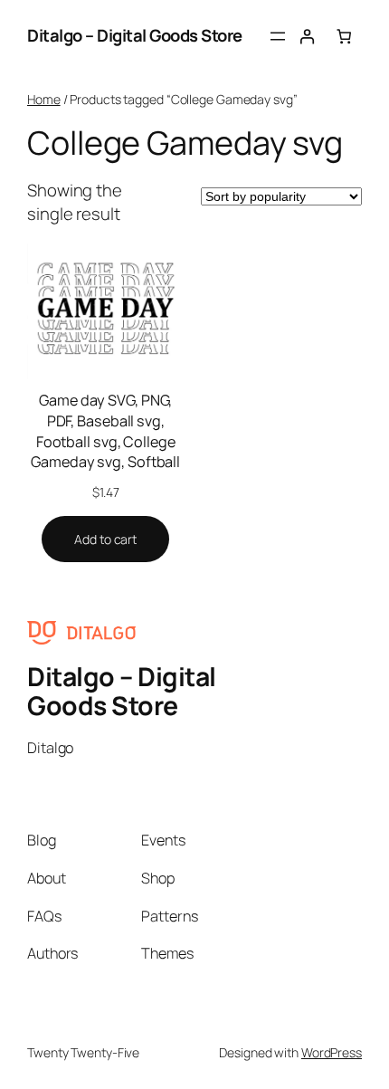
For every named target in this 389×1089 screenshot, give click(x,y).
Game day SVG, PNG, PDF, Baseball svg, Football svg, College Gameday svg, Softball (105, 431)
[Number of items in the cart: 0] (344, 36)
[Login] (307, 36)
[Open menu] (278, 36)
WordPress (331, 1052)
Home (44, 99)
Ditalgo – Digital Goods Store (134, 35)
